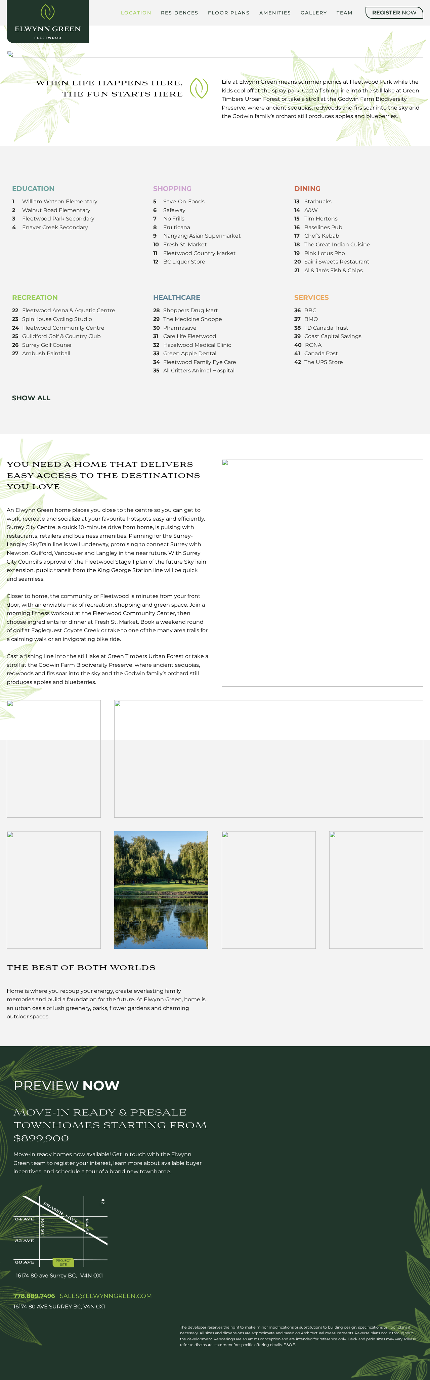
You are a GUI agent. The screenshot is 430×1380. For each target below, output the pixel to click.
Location (136, 13)
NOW (394, 12)
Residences (180, 13)
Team (345, 13)
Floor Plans (229, 13)
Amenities (275, 13)
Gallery (314, 13)
